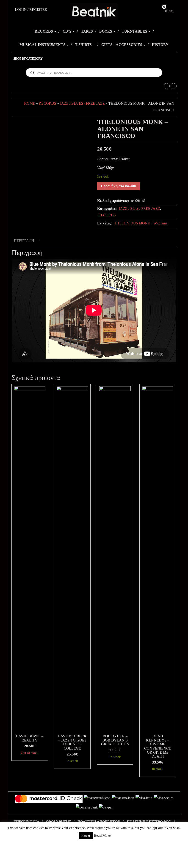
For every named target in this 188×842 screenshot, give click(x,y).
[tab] (26, 240)
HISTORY (160, 45)
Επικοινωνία (26, 822)
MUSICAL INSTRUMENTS (42, 45)
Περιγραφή (24, 241)
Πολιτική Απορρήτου (98, 822)
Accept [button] (85, 835)
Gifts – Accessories (122, 45)
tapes (87, 31)
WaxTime (160, 223)
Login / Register (31, 9)
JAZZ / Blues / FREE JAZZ (82, 103)
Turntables (135, 31)
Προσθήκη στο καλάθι (118, 186)
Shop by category (27, 58)
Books (106, 31)
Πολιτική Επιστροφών (149, 822)
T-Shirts (84, 45)
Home (29, 103)
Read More (102, 835)
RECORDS (44, 31)
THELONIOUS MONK (132, 223)
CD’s (67, 31)
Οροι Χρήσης (58, 822)
